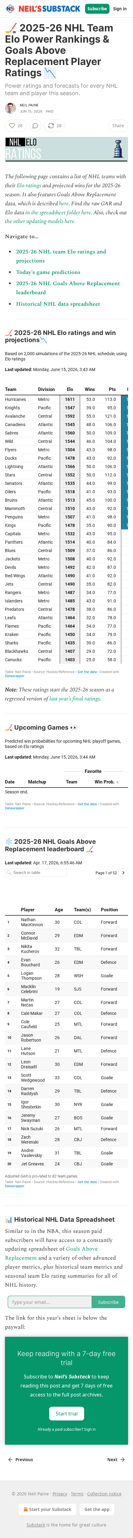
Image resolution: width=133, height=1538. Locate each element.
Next (112, 1459)
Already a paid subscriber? (67, 1429)
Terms (77, 1494)
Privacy (60, 1494)
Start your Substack (50, 1509)
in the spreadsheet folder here (58, 212)
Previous (24, 1459)
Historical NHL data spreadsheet (58, 304)
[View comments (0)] (35, 125)
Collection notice (104, 1494)
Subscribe (97, 9)
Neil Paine (29, 105)
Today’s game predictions (48, 272)
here (64, 203)
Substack (36, 1525)
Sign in (120, 9)
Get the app (96, 1509)
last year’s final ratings (74, 699)
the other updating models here (39, 221)
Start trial (67, 1413)
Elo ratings (29, 185)
